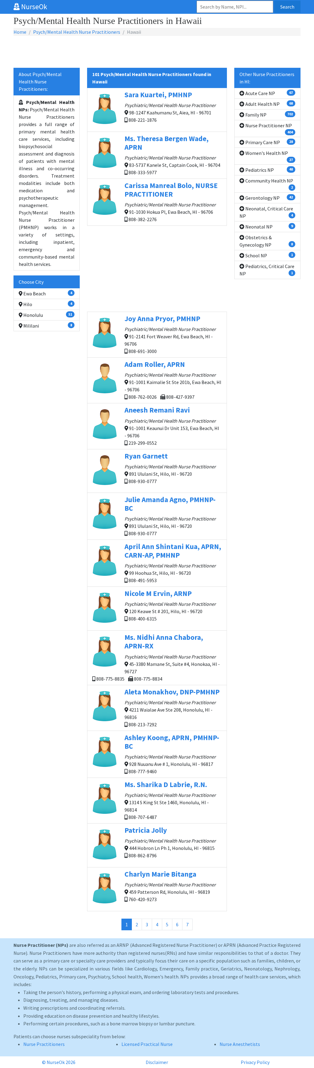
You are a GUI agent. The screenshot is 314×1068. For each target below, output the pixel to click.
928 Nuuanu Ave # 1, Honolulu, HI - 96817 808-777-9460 (171, 753)
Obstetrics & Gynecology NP (266, 241)
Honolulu (47, 315)
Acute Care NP (268, 93)
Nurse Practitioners (44, 1044)
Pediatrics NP (268, 170)
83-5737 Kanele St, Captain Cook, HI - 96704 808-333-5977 (172, 154)
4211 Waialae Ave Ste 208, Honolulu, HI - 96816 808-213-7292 (172, 707)
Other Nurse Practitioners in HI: (266, 78)
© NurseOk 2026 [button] (58, 1062)
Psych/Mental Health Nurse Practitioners (76, 32)
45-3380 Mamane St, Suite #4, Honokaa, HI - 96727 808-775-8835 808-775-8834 (157, 657)
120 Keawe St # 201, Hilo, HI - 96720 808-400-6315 (170, 605)
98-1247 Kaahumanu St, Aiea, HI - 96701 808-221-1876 (170, 106)
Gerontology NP (268, 198)
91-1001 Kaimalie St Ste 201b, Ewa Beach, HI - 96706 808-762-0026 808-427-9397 (172, 380)
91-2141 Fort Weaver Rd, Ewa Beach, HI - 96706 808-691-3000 (170, 334)
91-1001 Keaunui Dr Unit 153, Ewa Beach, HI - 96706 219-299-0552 (171, 425)
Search (287, 7)
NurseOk (33, 6)
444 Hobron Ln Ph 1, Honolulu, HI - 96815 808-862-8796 (170, 842)
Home (19, 32)
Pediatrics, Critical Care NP (266, 270)
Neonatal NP (268, 227)
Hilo (47, 304)
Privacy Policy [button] (255, 1062)
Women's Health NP (268, 156)
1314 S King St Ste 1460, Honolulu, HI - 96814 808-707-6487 (170, 800)
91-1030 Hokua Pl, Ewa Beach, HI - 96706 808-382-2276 (171, 201)
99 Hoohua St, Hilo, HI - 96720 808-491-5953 (172, 562)
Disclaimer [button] (157, 1062)
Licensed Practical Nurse (147, 1044)
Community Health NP (268, 184)
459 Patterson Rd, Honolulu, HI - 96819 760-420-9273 (170, 886)
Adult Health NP (268, 104)
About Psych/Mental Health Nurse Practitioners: (40, 81)
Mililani (47, 326)
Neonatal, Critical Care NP (266, 212)
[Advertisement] (157, 52)
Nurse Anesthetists (240, 1044)
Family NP (268, 115)
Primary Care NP (268, 142)
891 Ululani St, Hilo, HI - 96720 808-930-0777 (170, 467)
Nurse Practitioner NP (268, 128)
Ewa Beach (47, 293)
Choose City (31, 282)
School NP (268, 255)
